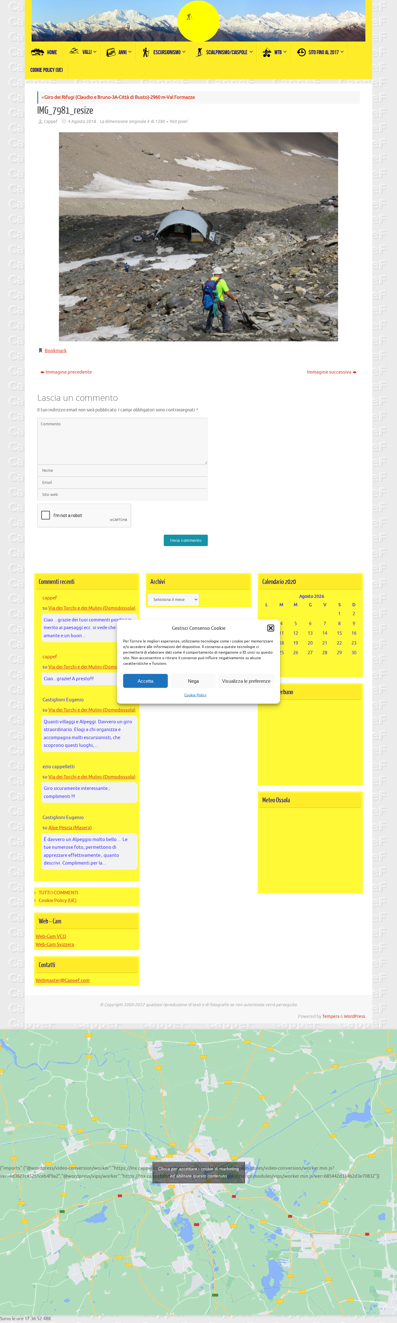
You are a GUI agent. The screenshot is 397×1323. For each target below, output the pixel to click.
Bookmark (56, 351)
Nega (193, 680)
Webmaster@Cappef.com (63, 980)
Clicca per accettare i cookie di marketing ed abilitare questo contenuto (198, 1172)
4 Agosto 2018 (82, 121)
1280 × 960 (166, 121)
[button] (271, 628)
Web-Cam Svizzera (55, 945)
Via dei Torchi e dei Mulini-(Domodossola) (92, 608)
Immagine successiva (329, 372)
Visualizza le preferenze (246, 680)
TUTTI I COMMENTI (58, 893)
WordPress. (355, 1016)
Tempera (330, 1016)
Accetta (145, 680)
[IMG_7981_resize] (198, 236)
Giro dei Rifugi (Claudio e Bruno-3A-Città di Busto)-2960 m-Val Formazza (118, 97)
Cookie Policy (195, 695)
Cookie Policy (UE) (58, 901)
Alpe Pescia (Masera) (70, 828)
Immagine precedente (69, 372)
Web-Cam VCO (51, 937)
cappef (50, 121)
